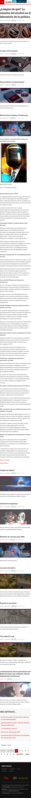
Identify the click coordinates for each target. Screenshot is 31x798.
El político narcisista (8, 603)
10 (13, 754)
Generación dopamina (9, 504)
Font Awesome (5, 793)
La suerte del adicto (8, 568)
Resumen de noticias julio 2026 (12, 537)
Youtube (11, 771)
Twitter (4, 771)
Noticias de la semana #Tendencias (14, 115)
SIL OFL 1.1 (21, 793)
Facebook (4, 769)
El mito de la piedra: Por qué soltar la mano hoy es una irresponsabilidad (15, 718)
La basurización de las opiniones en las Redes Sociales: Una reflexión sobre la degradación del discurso (15, 673)
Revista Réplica (4, 463)
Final (27, 754)
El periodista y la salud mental (12, 82)
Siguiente (19, 754)
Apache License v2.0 (14, 790)
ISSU (19, 769)
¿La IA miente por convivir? (9, 728)
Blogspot (12, 769)
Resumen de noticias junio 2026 (10, 732)
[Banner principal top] (19, 1)
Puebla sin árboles (7, 470)
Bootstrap (4, 789)
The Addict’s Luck (7, 636)
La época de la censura (9, 51)
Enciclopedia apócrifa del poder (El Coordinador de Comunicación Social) (15, 737)
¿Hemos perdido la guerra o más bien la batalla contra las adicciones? (15, 724)
